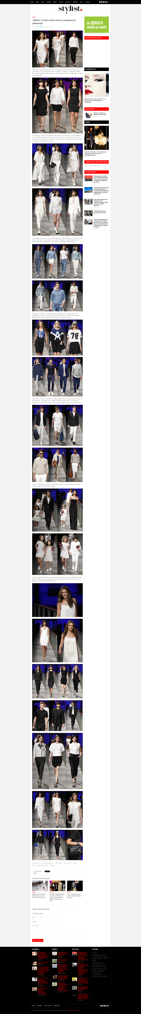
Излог (81, 2)
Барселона (59, 863)
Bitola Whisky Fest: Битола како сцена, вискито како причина (63, 954)
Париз (94, 957)
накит (104, 968)
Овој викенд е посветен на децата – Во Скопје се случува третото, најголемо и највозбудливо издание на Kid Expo (63, 986)
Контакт (88, 2)
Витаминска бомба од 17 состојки (63, 960)
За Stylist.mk (47, 1005)
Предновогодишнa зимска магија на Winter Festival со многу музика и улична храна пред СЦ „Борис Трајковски (63, 968)
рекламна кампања (98, 971)
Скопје (100, 957)
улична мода (96, 976)
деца (65, 863)
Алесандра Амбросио (48, 863)
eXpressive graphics (73, 1010)
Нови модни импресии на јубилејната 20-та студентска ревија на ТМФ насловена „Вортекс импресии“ (101, 202)
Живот (55, 2)
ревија (52, 865)
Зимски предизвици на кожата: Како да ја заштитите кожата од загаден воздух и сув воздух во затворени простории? (43, 970)
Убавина (48, 2)
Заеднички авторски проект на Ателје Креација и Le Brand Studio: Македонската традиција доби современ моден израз (101, 190)
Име (33, 917)
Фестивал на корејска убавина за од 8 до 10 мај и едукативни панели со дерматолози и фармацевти (43, 955)
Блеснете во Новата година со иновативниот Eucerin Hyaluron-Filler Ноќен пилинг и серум (43, 981)
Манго (34, 865)
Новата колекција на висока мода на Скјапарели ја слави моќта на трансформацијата (95, 153)
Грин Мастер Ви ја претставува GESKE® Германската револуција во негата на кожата (42, 991)
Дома (32, 2)
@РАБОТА (68, 2)
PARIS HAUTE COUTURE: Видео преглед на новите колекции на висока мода (39, 895)
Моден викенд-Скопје (99, 955)
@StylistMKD (40, 26)
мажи (75, 863)
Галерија (75, 2)
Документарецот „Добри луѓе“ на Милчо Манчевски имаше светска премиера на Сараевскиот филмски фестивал (101, 179)
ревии (34, 17)
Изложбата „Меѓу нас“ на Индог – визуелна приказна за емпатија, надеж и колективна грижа (83, 980)
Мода (37, 2)
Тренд (106, 957)
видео (94, 960)
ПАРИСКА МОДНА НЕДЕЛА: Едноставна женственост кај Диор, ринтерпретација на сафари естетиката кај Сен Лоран (57, 897)
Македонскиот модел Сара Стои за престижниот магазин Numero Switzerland (95, 100)
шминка (104, 976)
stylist (35, 26)
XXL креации (36, 863)
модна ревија (97, 968)
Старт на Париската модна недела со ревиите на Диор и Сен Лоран (74, 895)
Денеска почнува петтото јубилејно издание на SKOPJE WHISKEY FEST (63, 977)
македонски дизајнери (99, 965)
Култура (61, 2)
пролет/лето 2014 (43, 865)
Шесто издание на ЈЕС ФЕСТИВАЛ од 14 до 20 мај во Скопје (83, 988)
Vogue (94, 952)
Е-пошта (34, 921)
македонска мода (98, 963)
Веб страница (35, 925)
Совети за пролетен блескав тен (43, 963)
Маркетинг (57, 1005)
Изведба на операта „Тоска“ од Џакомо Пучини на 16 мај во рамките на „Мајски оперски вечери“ (83, 996)
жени (70, 863)
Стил (42, 2)
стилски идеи (97, 973)
